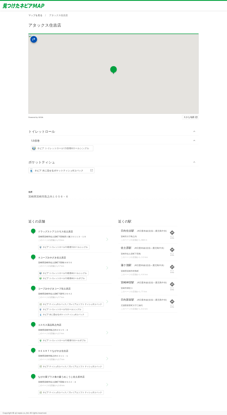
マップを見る (35, 15)
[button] (113, 131)
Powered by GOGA (35, 117)
